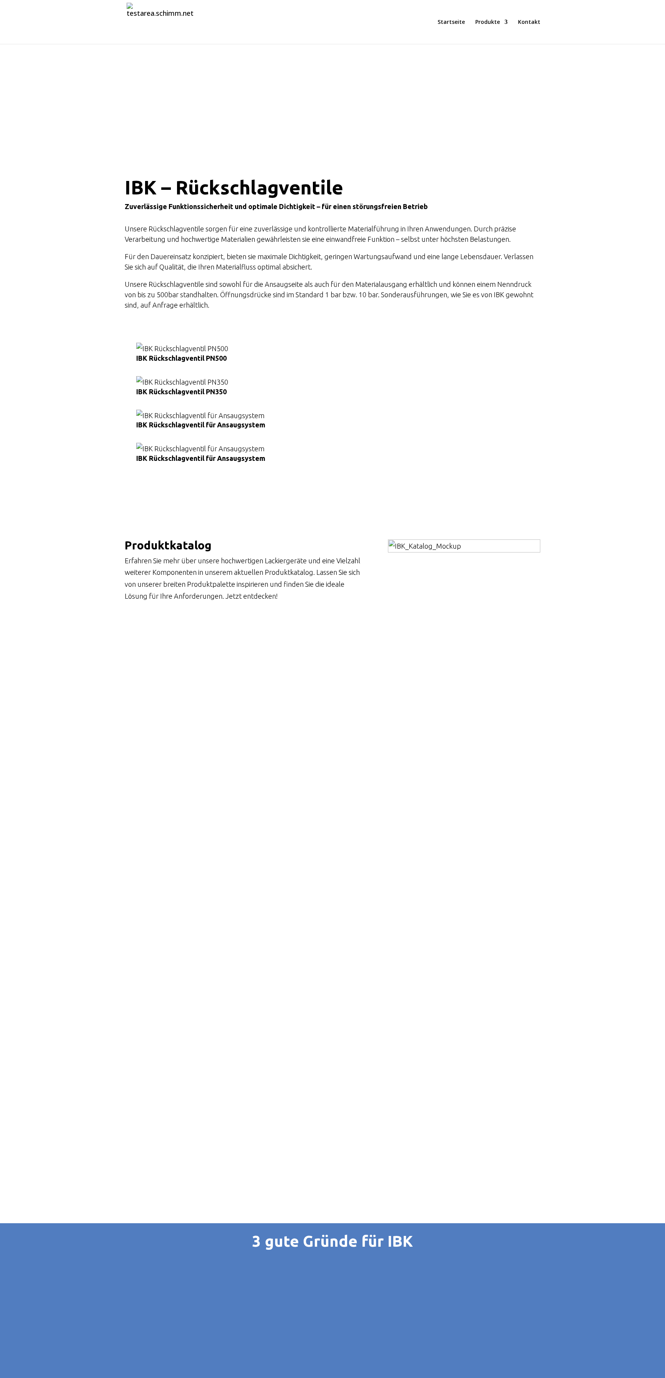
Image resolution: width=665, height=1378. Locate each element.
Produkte (487, 22)
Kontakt (529, 22)
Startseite (451, 22)
